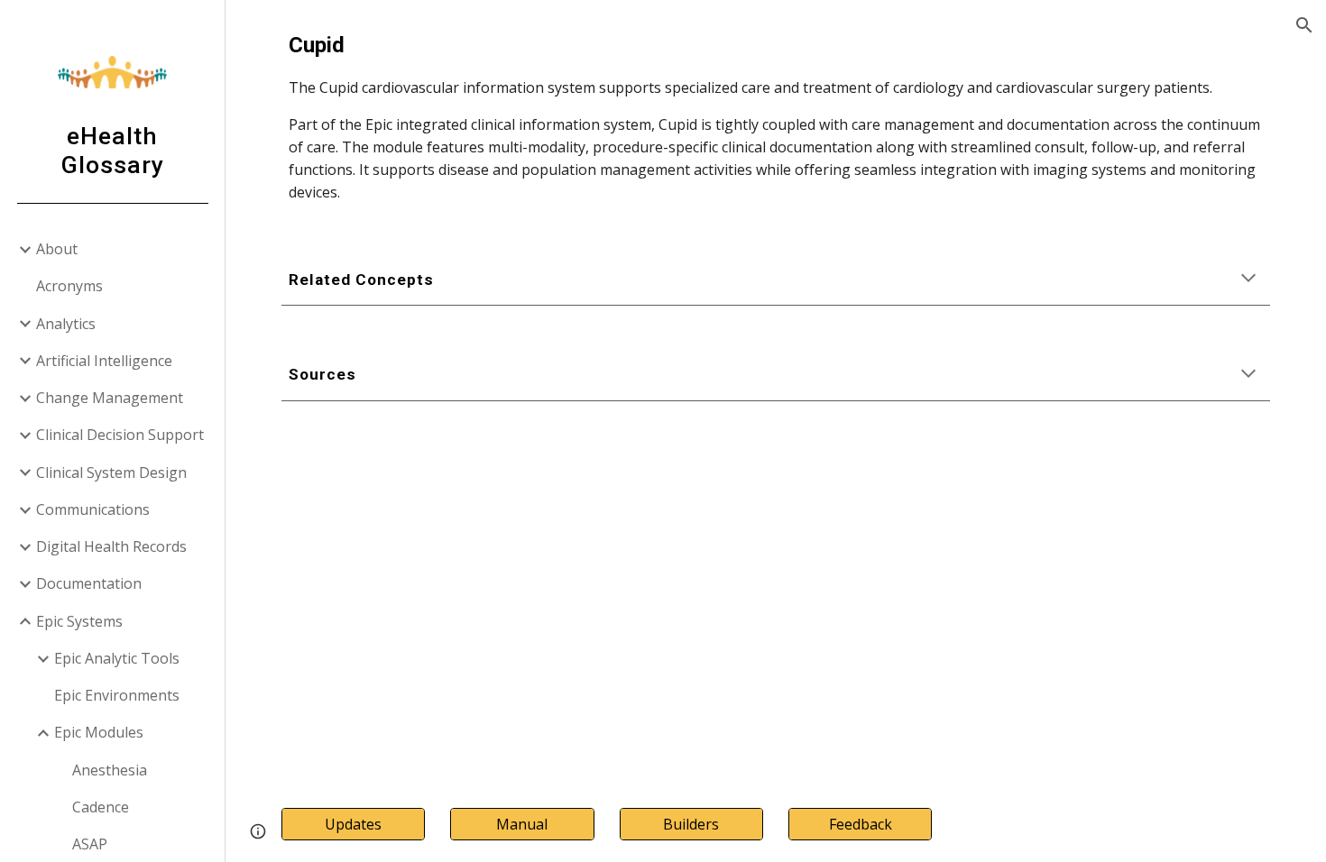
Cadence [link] (100, 807)
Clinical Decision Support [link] (120, 435)
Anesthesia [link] (109, 770)
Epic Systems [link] (79, 621)
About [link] (57, 249)
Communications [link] (93, 509)
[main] (775, 116)
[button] (1304, 25)
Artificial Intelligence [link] (104, 361)
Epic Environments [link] (117, 695)
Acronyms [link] (69, 286)
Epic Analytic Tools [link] (117, 658)
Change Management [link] (109, 398)
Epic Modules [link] (98, 732)
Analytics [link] (66, 324)
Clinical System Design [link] (111, 472)
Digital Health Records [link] (111, 546)
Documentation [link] (89, 583)
